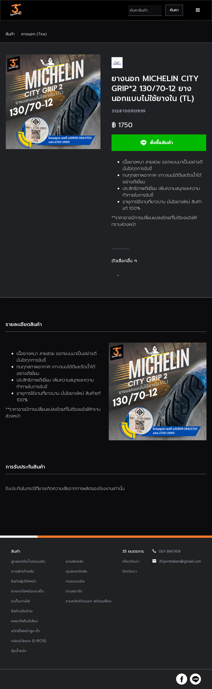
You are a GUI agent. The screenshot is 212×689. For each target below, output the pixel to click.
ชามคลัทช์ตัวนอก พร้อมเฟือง (89, 601)
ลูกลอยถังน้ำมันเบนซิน (28, 561)
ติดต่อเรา (129, 571)
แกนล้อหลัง (74, 561)
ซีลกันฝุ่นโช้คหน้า (23, 581)
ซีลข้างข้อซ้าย (22, 611)
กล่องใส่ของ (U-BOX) (28, 640)
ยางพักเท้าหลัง (22, 571)
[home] (16, 10)
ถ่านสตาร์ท (74, 591)
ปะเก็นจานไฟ (20, 601)
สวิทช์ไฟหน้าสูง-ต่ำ (25, 631)
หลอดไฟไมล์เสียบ (24, 621)
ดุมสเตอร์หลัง (76, 571)
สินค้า (10, 34)
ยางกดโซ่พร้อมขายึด (27, 591)
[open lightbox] (53, 101)
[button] (198, 10)
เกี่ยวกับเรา (130, 561)
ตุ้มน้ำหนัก (18, 650)
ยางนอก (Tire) (34, 34)
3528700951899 (128, 111)
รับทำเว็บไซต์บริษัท (147, 679)
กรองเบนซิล (75, 581)
